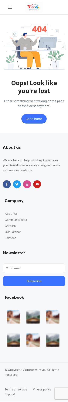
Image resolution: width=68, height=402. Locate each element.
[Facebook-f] (7, 184)
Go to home (34, 119)
